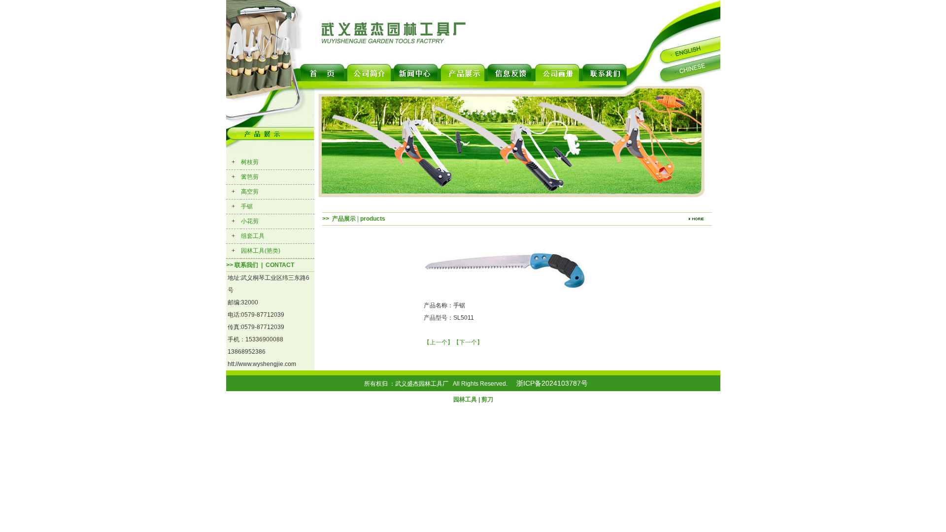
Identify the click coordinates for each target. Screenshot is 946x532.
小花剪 (250, 221)
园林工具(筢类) (260, 250)
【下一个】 (468, 342)
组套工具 (253, 236)
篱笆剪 (250, 176)
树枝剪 (250, 162)
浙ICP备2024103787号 (552, 383)
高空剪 (250, 191)
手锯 (247, 206)
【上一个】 (438, 342)
